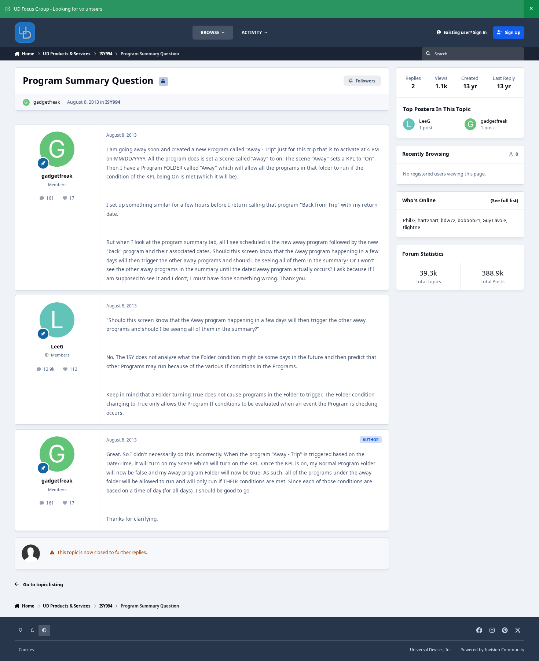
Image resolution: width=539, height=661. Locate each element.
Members (59, 355)
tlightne (411, 227)
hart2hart (428, 220)
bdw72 (448, 220)
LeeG (57, 346)
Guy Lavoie (494, 220)
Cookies (26, 649)
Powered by (492, 649)
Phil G (409, 220)
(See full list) (504, 200)
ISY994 (112, 102)
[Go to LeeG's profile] (57, 319)
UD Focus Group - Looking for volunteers (58, 9)
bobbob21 (469, 220)
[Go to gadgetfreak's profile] (26, 102)
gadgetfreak (46, 102)
